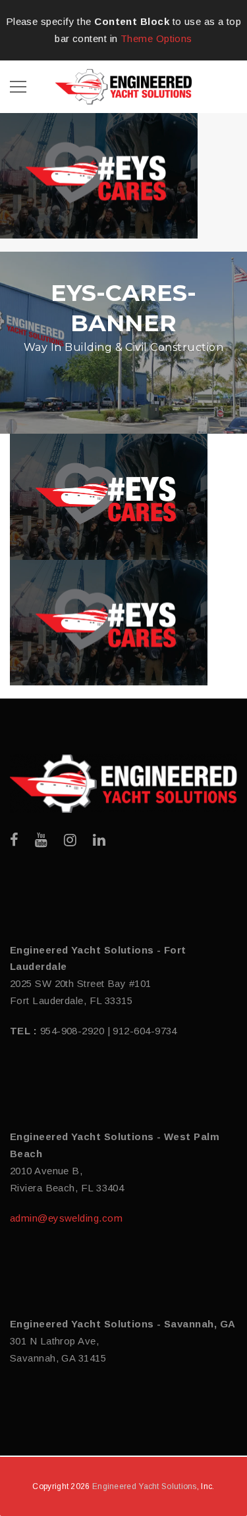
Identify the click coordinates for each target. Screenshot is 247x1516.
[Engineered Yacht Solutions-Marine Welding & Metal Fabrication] (123, 85)
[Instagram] (70, 840)
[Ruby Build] (123, 783)
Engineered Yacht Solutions (144, 1486)
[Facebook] (14, 840)
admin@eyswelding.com (66, 1218)
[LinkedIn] (99, 840)
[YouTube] (41, 840)
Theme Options (156, 38)
